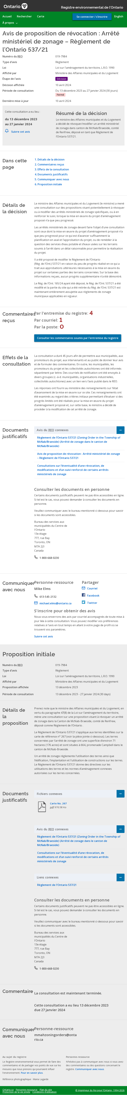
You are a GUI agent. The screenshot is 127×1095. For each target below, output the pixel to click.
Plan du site (46, 1090)
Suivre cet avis (20, 132)
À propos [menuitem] (8, 22)
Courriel (92, 588)
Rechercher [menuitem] (24, 16)
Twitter (92, 603)
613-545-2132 (48, 597)
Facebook (93, 595)
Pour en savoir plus (32, 1072)
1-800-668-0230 (49, 558)
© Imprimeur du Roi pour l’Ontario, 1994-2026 (100, 1090)
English (118, 16)
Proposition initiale (50, 184)
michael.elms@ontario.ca (55, 603)
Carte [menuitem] (40, 16)
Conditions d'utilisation (44, 1092)
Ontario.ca (8, 1090)
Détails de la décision (51, 159)
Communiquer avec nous (53, 179)
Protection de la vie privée (16, 1092)
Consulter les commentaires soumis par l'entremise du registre (77, 338)
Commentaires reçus (51, 164)
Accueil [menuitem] (7, 16)
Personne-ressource (26, 1090)
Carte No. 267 (58, 803)
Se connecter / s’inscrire (92, 17)
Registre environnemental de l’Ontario (92, 7)
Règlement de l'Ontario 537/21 (57, 885)
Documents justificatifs (53, 174)
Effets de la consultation (53, 169)
